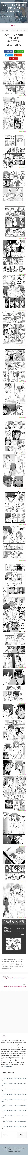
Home (11, 29)
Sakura (11, 966)
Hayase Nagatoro (6, 961)
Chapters (20, 959)
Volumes (20, 966)
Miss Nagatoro (10, 963)
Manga (4, 963)
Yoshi (9, 968)
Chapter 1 (15, 959)
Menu (15, 25)
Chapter (10, 959)
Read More (8, 1066)
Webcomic (5, 968)
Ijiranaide (14, 961)
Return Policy (17, 1151)
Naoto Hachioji (11, 964)
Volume (16, 966)
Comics (15, 29)
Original (18, 964)
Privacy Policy (14, 1149)
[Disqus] (14, 1011)
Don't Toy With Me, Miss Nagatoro (14, 8)
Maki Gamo (20, 961)
